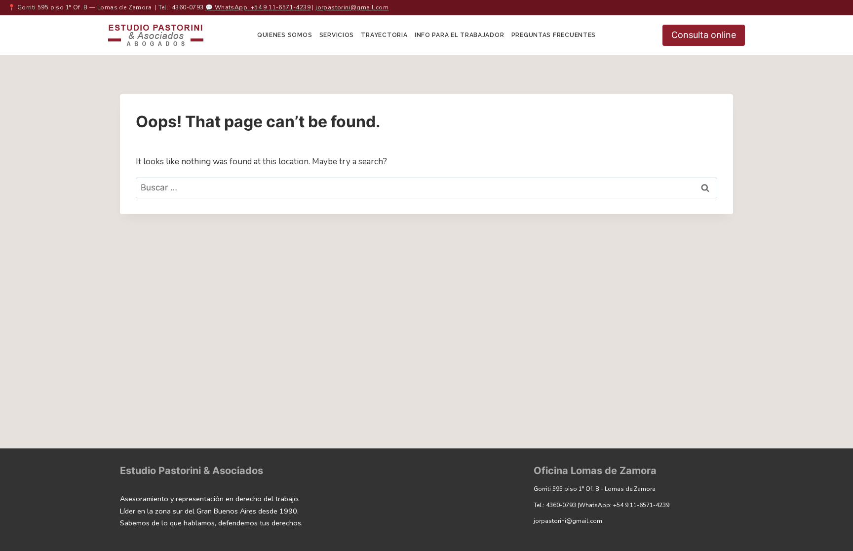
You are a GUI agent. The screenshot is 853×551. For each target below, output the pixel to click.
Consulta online (703, 35)
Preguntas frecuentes (553, 35)
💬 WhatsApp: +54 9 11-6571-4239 (257, 7)
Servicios (336, 35)
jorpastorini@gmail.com (351, 7)
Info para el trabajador (459, 35)
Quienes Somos (284, 35)
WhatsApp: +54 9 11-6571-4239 (624, 505)
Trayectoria (384, 35)
